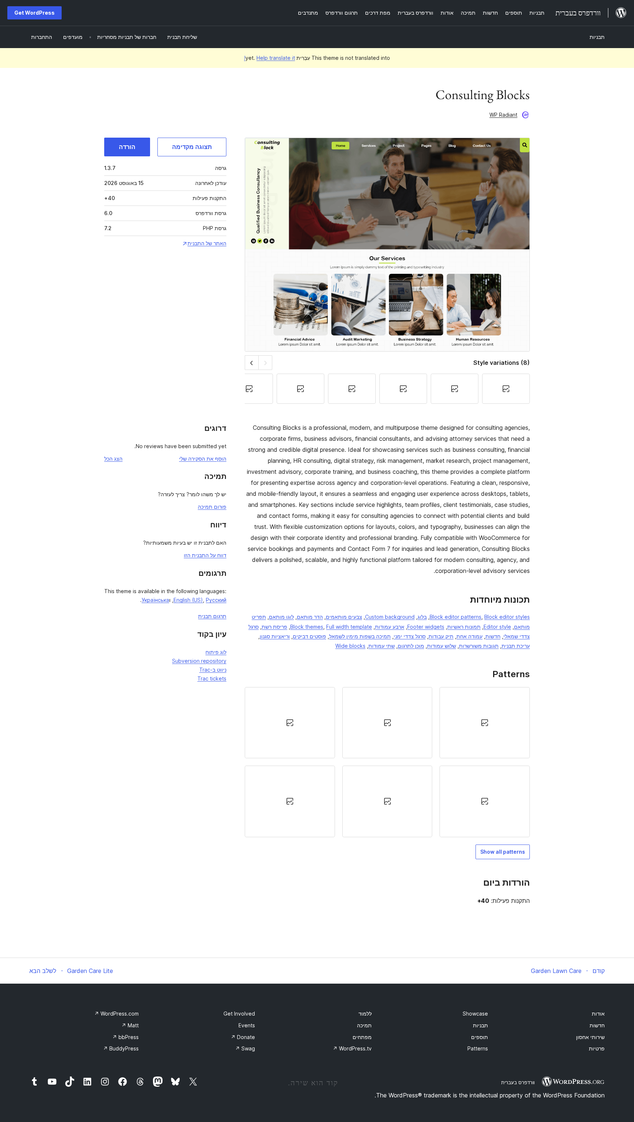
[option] (485, 722)
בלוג (422, 617)
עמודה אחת (469, 636)
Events (246, 1025)
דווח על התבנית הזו (205, 555)
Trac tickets (211, 678)
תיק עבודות (441, 636)
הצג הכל (113, 458)
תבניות (597, 37)
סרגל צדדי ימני (410, 636)
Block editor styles (507, 617)
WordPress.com (116, 1013)
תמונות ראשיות (464, 627)
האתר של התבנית (206, 243)
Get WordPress (34, 13)
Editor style (497, 627)
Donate (243, 1037)
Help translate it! (269, 58)
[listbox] (387, 762)
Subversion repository (199, 661)
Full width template (349, 627)
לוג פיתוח (215, 652)
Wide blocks (350, 646)
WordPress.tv (352, 1048)
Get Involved (239, 1013)
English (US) (188, 600)
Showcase (475, 1013)
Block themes (306, 627)
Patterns (477, 1048)
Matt (130, 1025)
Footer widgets (425, 627)
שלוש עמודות (441, 646)
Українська (155, 600)
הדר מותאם (310, 617)
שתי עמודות (381, 646)
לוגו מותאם (281, 617)
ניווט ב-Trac (212, 670)
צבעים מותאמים (344, 617)
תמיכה (364, 1025)
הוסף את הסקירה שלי (202, 458)
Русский (216, 600)
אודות (598, 1013)
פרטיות (597, 1048)
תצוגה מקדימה (192, 146)
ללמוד (365, 1013)
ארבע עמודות (389, 627)
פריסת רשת (274, 627)
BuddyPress (121, 1048)
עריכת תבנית (516, 646)
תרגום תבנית (212, 616)
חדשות (492, 636)
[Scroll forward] (251, 362)
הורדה (127, 146)
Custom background (390, 617)
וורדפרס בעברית (518, 1082)
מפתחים (362, 1037)
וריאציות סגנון (275, 636)
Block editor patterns (455, 617)
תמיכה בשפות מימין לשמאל (360, 636)
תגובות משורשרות (479, 646)
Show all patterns (502, 852)
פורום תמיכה (212, 507)
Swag (245, 1048)
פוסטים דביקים (309, 636)
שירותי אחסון (590, 1037)
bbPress (125, 1037)
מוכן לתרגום (411, 646)
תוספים (479, 1037)
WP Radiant (503, 115)
